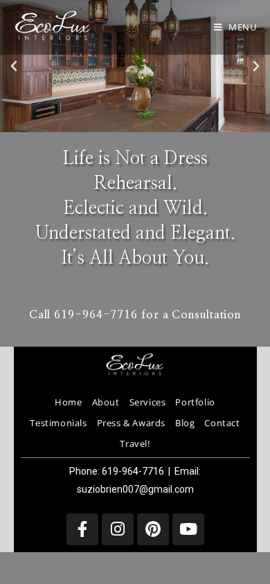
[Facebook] (82, 529)
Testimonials (58, 423)
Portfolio (195, 402)
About (106, 402)
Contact (222, 423)
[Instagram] (118, 529)
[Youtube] (188, 529)
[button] (14, 66)
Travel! (135, 443)
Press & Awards (131, 423)
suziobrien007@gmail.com (135, 489)
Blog (185, 423)
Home (68, 402)
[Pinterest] (153, 529)
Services (147, 402)
